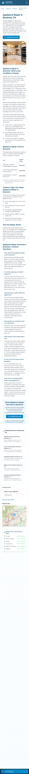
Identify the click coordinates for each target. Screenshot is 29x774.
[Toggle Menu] (26, 3)
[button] (14, 514)
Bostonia (15, 8)
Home (2, 8)
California (8, 8)
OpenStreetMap (19, 525)
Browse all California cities (8, 499)
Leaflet (14, 525)
